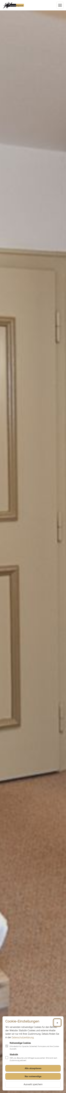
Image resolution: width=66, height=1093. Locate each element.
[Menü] (60, 5)
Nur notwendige (33, 1076)
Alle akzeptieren (33, 1068)
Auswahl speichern (33, 1084)
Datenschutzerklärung (23, 1037)
